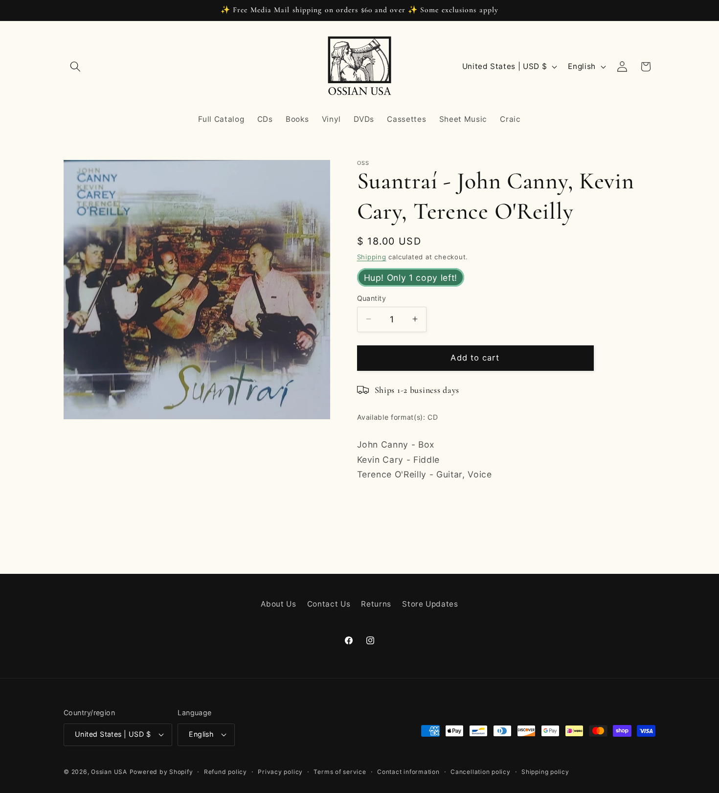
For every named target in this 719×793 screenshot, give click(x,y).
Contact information (408, 771)
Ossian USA (109, 771)
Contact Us (329, 604)
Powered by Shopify (161, 771)
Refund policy (225, 771)
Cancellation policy (480, 771)
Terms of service (340, 771)
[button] (75, 66)
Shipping (371, 256)
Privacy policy (280, 771)
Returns (376, 604)
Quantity (371, 298)
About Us (278, 604)
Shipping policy (545, 771)
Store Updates (430, 604)
